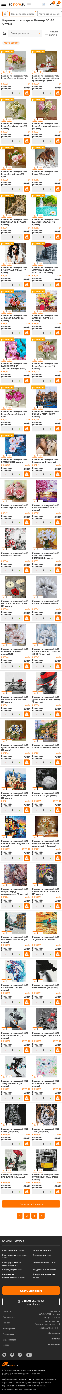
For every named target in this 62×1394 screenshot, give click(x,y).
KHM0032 (5, 1041)
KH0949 (5, 705)
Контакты (55, 1338)
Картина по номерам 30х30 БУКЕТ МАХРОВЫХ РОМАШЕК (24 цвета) (45, 555)
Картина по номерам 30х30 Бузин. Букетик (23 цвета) (14, 76)
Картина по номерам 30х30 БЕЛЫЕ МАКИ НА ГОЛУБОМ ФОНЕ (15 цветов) (46, 651)
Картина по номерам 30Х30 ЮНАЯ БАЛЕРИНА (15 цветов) (14, 1035)
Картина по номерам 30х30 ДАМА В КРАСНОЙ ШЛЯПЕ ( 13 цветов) (46, 699)
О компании (54, 1333)
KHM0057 (36, 1134)
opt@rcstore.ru (52, 1317)
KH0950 (36, 705)
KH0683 (36, 179)
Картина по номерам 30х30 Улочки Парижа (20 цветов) (46, 746)
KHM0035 (36, 801)
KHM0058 (5, 1182)
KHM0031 (36, 897)
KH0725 (5, 83)
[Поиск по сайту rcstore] (44, 4)
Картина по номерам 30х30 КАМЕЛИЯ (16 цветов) (14, 460)
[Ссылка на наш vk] (20, 1355)
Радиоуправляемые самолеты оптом (11, 1263)
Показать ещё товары (31, 1203)
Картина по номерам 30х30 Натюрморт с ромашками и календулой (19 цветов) (45, 843)
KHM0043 (36, 945)
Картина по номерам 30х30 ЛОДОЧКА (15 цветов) (45, 938)
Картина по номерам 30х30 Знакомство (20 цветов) (45, 460)
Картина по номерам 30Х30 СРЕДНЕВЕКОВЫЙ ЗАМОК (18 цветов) (14, 795)
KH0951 (36, 561)
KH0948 (5, 561)
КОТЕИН (57, 801)
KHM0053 (5, 1134)
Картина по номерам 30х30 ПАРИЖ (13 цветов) (14, 554)
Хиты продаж (9, 1328)
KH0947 (36, 657)
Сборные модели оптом (44, 1262)
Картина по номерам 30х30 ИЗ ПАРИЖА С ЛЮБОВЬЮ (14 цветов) (14, 699)
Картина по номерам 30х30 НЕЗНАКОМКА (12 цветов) (45, 986)
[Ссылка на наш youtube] (29, 1355)
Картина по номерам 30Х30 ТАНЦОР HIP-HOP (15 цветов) (14, 1083)
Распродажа (8, 1334)
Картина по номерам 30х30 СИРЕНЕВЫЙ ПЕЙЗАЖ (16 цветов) (45, 507)
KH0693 (36, 227)
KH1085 (5, 371)
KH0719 (36, 419)
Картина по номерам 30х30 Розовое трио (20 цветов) (14, 506)
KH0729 (5, 179)
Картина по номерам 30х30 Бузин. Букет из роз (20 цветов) (45, 366)
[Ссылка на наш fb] (12, 1355)
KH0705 (36, 753)
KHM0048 (5, 993)
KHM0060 (36, 1182)
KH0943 (5, 275)
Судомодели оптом (42, 1255)
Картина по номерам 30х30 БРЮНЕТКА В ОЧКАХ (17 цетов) (14, 270)
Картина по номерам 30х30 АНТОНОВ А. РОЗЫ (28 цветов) (14, 318)
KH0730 (36, 83)
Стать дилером (31, 1290)
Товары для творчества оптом (44, 1275)
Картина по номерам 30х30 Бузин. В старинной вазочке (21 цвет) (46, 126)
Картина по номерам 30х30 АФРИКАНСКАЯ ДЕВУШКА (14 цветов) (45, 891)
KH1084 (36, 323)
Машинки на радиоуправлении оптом (13, 1275)
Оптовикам (54, 1344)
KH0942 (36, 275)
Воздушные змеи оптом (44, 1269)
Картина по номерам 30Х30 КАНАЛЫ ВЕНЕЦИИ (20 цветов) (45, 414)
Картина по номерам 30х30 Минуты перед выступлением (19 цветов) (14, 891)
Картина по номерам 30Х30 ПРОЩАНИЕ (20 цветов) (14, 1175)
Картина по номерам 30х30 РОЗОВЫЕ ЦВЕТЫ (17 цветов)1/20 (14, 651)
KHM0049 (36, 1089)
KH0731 (5, 131)
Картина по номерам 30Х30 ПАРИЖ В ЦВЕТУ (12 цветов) (46, 1034)
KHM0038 (36, 1041)
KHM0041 (5, 849)
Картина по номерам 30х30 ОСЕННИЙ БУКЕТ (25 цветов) (45, 318)
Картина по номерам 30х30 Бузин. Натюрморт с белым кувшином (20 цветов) (45, 78)
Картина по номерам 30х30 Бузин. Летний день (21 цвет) (14, 174)
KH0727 (36, 131)
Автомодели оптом (42, 1250)
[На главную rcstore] (17, 4)
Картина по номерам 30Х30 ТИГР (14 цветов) (45, 1130)
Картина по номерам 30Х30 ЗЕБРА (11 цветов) (14, 1130)
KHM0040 (5, 465)
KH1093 (5, 323)
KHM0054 (36, 993)
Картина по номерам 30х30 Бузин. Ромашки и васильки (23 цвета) (15, 747)
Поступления (9, 1317)
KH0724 (36, 371)
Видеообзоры (9, 1339)
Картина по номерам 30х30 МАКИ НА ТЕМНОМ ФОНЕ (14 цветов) (14, 603)
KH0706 (5, 897)
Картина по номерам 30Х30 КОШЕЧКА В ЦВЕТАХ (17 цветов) (45, 1083)
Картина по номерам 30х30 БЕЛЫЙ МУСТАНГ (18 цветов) (14, 987)
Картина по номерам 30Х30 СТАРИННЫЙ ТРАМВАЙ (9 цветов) (45, 1176)
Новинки (7, 1322)
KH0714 (5, 227)
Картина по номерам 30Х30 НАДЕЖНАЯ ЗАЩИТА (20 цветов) (14, 222)
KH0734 (5, 753)
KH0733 (5, 419)
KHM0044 (5, 1089)
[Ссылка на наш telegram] (4, 1355)
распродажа (7, 51)
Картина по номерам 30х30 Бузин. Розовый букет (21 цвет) (14, 414)
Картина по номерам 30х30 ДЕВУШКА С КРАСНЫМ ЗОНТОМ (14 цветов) (45, 270)
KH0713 (36, 465)
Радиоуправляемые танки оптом (14, 1256)
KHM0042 (5, 945)
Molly (27, 83)
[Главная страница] (5, 13)
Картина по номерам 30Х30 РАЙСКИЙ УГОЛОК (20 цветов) (45, 222)
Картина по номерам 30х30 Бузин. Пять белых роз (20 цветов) (14, 126)
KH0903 (36, 513)
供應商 (6, 1345)
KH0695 (5, 513)
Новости (7, 1311)
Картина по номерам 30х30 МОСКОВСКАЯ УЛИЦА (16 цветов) (14, 939)
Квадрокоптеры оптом (13, 1250)
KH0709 (36, 849)
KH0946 (5, 657)
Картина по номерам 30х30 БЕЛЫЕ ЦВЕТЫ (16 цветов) (45, 602)
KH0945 (36, 609)
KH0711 (5, 801)
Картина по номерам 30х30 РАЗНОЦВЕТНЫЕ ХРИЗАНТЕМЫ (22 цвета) (14, 366)
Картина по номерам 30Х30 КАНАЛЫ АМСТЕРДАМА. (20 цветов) (15, 843)
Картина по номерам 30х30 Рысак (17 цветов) (45, 172)
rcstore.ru (28, 1379)
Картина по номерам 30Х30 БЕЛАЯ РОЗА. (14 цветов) (45, 794)
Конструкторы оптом (12, 1269)
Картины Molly (11, 42)
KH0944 (5, 609)
